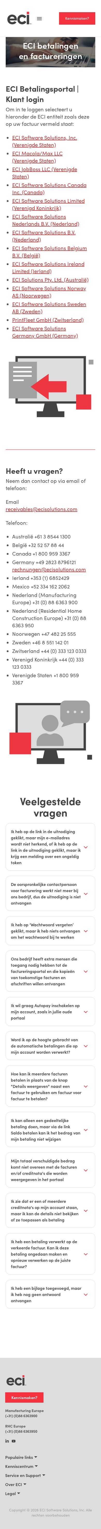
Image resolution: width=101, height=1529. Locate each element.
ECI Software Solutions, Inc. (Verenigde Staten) (44, 141)
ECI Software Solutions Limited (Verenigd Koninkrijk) (48, 204)
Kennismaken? (77, 18)
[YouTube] (14, 1441)
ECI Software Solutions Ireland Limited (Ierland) (48, 267)
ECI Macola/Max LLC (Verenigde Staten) (37, 157)
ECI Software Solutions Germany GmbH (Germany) (45, 332)
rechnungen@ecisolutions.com (49, 569)
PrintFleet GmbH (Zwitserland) (48, 319)
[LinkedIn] (7, 1441)
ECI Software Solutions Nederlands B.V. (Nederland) (45, 220)
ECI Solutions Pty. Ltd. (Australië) (50, 279)
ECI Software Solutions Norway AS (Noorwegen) (49, 292)
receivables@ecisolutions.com (41, 508)
